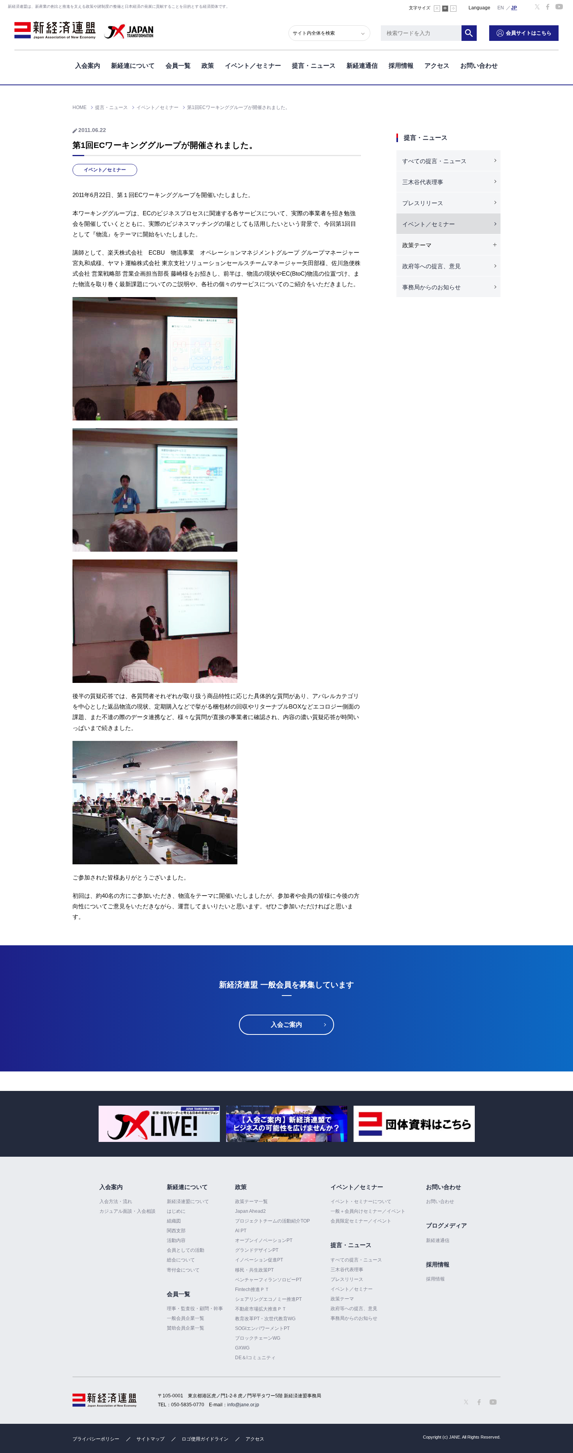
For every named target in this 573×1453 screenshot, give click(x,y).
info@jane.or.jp (243, 1404)
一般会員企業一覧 (185, 1318)
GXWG (242, 1348)
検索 (469, 33)
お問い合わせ (479, 65)
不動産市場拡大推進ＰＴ (260, 1309)
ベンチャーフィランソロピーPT (268, 1279)
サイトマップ (150, 1439)
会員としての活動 (185, 1250)
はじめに (176, 1211)
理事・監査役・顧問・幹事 (195, 1308)
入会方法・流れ (115, 1201)
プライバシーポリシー (96, 1439)
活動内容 (176, 1240)
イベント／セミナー (253, 65)
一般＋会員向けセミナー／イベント (368, 1211)
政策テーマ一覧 (251, 1201)
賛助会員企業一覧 (185, 1328)
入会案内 (87, 65)
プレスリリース (422, 203)
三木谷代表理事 (422, 182)
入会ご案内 (286, 1024)
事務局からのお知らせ (431, 287)
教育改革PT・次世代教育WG (265, 1318)
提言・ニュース (314, 65)
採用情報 (401, 65)
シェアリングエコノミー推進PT (268, 1299)
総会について (181, 1260)
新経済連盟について (188, 1201)
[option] (159, 1124)
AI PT (240, 1230)
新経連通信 (362, 65)
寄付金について (183, 1270)
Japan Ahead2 (250, 1211)
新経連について (133, 65)
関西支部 (176, 1230)
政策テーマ (342, 1299)
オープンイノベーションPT (263, 1240)
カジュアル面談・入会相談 (127, 1211)
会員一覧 (178, 65)
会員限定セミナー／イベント (361, 1221)
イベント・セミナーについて (361, 1201)
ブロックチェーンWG (257, 1338)
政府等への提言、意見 (431, 266)
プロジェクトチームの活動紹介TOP (272, 1221)
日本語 (514, 7)
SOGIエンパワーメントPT (262, 1328)
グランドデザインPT (256, 1250)
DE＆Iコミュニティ (255, 1357)
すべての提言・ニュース (434, 161)
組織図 (174, 1221)
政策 (208, 65)
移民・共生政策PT (254, 1270)
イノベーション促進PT (259, 1260)
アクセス (436, 65)
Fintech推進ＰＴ (252, 1289)
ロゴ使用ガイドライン (205, 1439)
